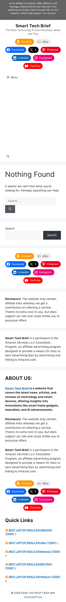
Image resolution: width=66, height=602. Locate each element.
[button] (8, 157)
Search (10, 228)
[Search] (10, 209)
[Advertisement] (33, 117)
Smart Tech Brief (33, 25)
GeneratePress (33, 596)
